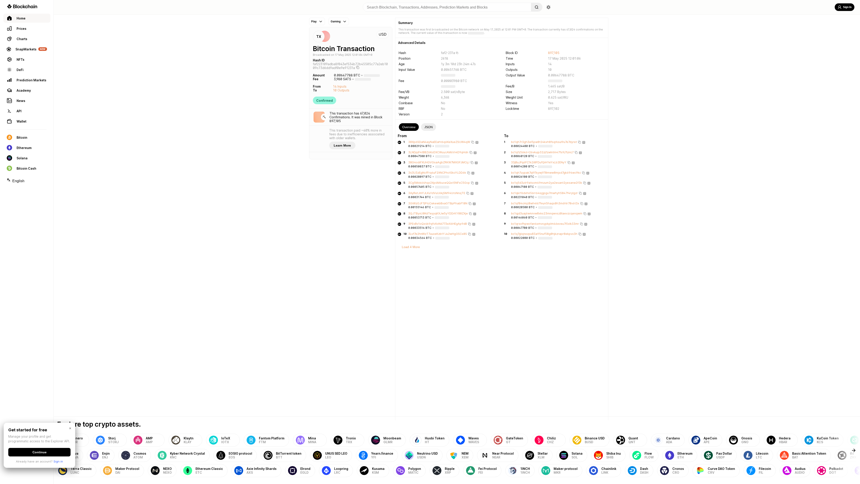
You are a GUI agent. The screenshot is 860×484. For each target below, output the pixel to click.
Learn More (342, 145)
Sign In (847, 7)
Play (314, 21)
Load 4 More (411, 247)
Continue (39, 452)
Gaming (336, 21)
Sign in (58, 461)
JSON (428, 127)
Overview (408, 127)
